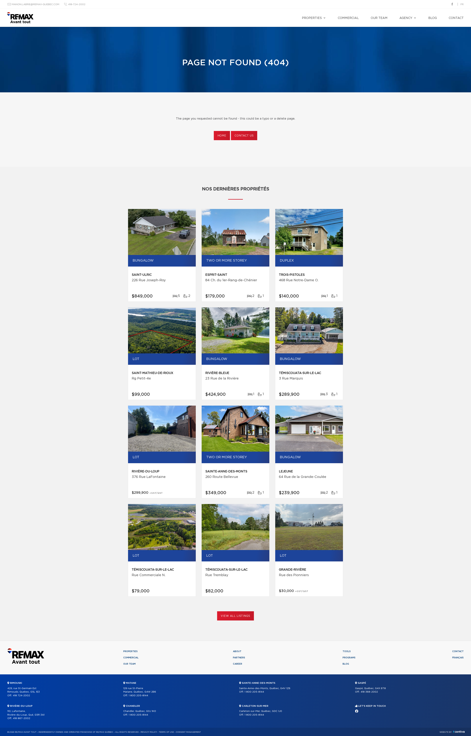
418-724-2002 (76, 4)
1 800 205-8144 (138, 695)
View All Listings (235, 616)
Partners (239, 658)
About (237, 651)
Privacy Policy (149, 732)
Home (221, 135)
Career (237, 664)
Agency (405, 18)
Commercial (348, 18)
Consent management (188, 732)
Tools (347, 651)
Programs (349, 658)
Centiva (459, 731)
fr (462, 4)
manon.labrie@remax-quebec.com (35, 4)
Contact (456, 18)
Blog (432, 18)
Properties (312, 18)
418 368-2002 (369, 692)
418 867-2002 (21, 718)
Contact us (244, 135)
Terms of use (166, 732)
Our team (379, 18)
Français (458, 658)
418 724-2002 (21, 695)
